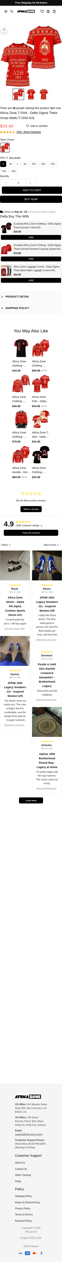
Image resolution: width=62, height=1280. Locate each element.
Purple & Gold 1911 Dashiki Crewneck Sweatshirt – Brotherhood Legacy (47, 700)
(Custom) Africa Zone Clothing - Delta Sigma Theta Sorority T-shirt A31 (37, 225)
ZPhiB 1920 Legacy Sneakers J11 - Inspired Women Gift (47, 640)
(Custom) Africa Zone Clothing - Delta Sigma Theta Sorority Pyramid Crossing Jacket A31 (37, 247)
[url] (28, 1134)
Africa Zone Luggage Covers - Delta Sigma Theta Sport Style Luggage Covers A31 (36, 268)
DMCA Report (31, 1246)
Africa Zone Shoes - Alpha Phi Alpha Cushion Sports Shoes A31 (15, 629)
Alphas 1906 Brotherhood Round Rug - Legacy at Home (47, 788)
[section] (29, 132)
